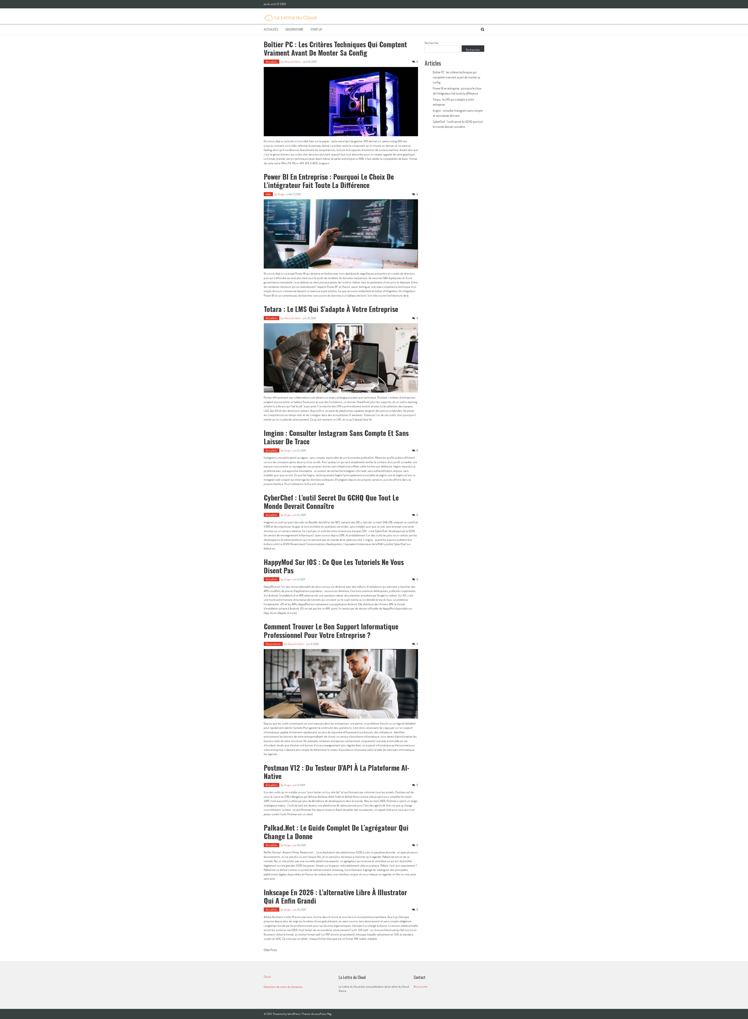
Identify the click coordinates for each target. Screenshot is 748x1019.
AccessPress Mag (321, 1014)
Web (268, 194)
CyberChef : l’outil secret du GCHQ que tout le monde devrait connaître (331, 501)
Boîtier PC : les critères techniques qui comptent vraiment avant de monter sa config (335, 48)
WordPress (294, 1014)
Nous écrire (420, 986)
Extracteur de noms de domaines (283, 987)
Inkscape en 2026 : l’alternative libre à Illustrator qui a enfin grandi (335, 896)
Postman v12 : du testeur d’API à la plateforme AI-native (336, 771)
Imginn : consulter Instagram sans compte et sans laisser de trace (336, 437)
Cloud (267, 977)
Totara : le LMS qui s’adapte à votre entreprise (331, 309)
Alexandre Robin (292, 61)
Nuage (281, 194)
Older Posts (270, 950)
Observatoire (294, 29)
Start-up (316, 29)
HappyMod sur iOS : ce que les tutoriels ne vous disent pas (334, 566)
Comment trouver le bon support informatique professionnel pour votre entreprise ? (331, 630)
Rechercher (432, 43)
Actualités (271, 29)
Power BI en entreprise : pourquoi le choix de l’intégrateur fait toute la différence (329, 180)
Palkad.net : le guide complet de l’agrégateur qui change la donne (336, 831)
